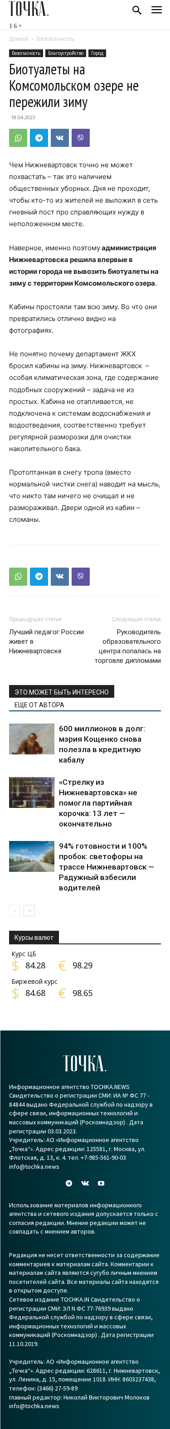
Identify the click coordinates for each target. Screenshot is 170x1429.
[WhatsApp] (18, 138)
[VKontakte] (85, 1183)
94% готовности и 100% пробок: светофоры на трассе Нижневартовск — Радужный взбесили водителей (106, 866)
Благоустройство (65, 53)
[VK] (60, 138)
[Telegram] (39, 138)
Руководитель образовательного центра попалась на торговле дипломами (128, 646)
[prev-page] (14, 910)
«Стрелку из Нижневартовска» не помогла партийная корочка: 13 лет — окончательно (98, 803)
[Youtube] (101, 1183)
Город (97, 53)
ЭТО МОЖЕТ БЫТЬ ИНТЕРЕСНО (62, 692)
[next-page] (29, 910)
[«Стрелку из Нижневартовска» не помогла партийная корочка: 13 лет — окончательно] (31, 792)
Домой (18, 39)
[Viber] (81, 138)
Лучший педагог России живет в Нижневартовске (46, 641)
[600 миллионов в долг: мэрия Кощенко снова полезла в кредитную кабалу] (31, 739)
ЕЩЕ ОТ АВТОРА (39, 705)
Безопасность (55, 39)
